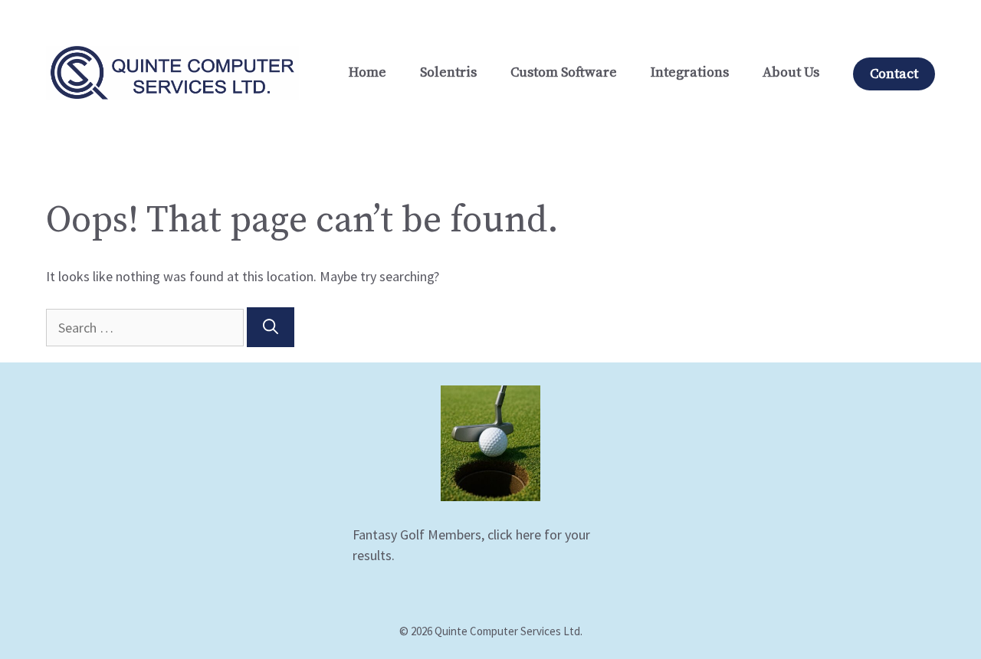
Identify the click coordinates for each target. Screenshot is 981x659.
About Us (791, 72)
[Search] (270, 327)
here (528, 534)
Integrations (690, 72)
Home (367, 72)
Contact (894, 74)
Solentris (448, 72)
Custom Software (563, 72)
